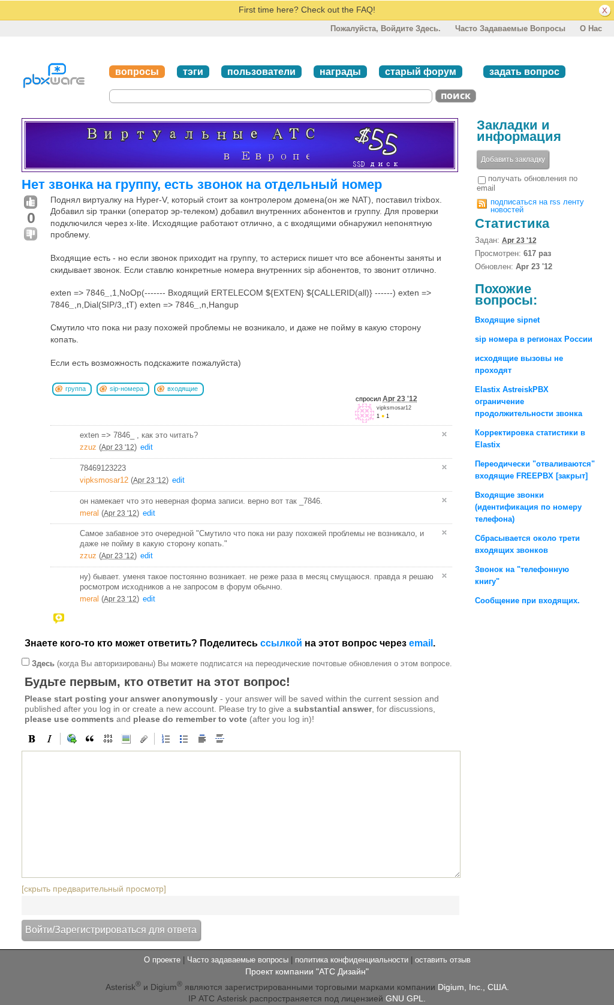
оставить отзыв (443, 959)
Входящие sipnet (507, 319)
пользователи (261, 72)
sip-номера (126, 388)
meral (89, 512)
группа (75, 388)
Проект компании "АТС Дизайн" (307, 971)
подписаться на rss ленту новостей (537, 205)
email (421, 643)
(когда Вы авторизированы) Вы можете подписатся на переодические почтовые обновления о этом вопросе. (242, 662)
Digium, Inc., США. (473, 986)
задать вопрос (524, 72)
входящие (182, 388)
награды (340, 72)
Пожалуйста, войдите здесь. (385, 28)
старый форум (420, 72)
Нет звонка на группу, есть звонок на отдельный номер (202, 184)
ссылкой (281, 643)
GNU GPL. (406, 998)
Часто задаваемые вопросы (510, 28)
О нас (591, 28)
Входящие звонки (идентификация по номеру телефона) (528, 507)
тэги (193, 72)
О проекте (162, 959)
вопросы (137, 72)
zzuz (88, 447)
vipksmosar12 (394, 408)
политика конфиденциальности (351, 959)
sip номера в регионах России (533, 339)
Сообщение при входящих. (527, 600)
